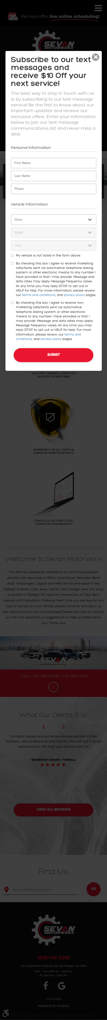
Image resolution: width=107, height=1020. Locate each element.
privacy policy (74, 295)
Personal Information (31, 147)
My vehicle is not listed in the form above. (48, 255)
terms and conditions (38, 295)
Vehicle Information (29, 204)
